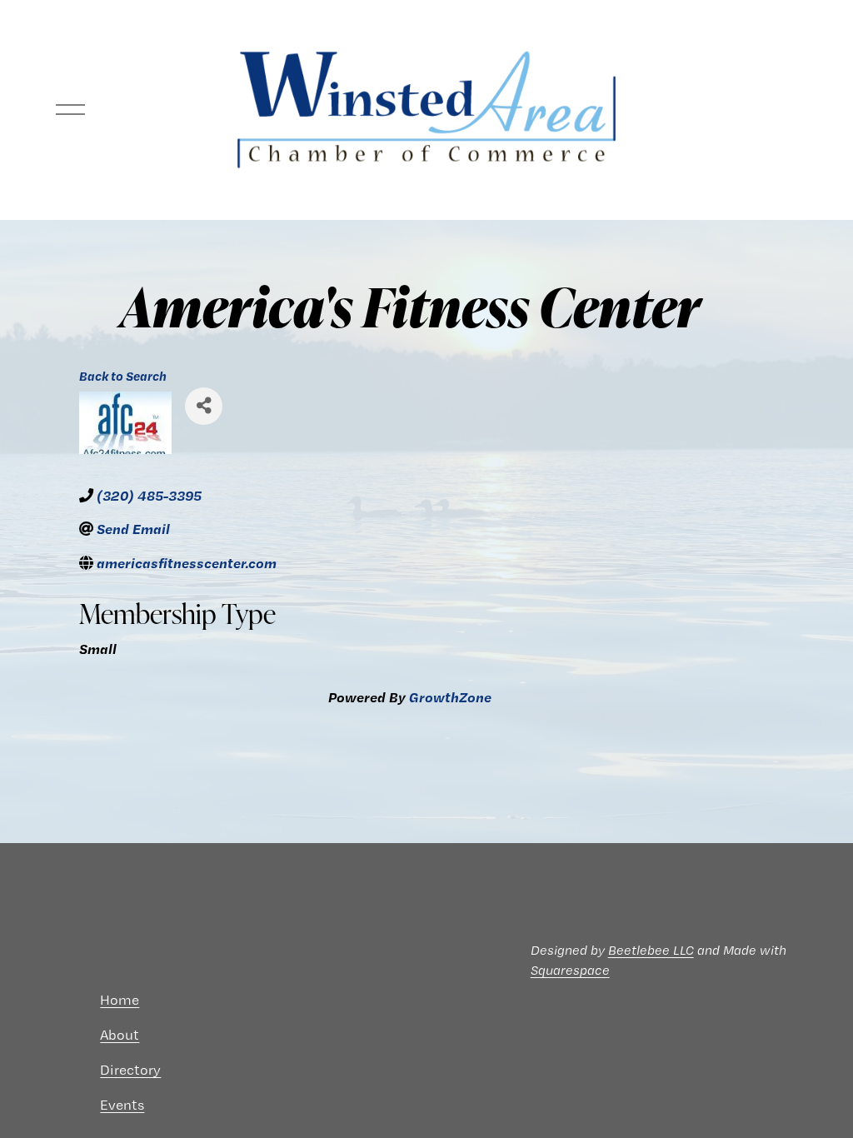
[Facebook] (69, 999)
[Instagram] (42, 999)
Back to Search (123, 376)
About (119, 1034)
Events (122, 1104)
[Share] (203, 406)
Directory (130, 1069)
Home (119, 999)
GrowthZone (450, 697)
